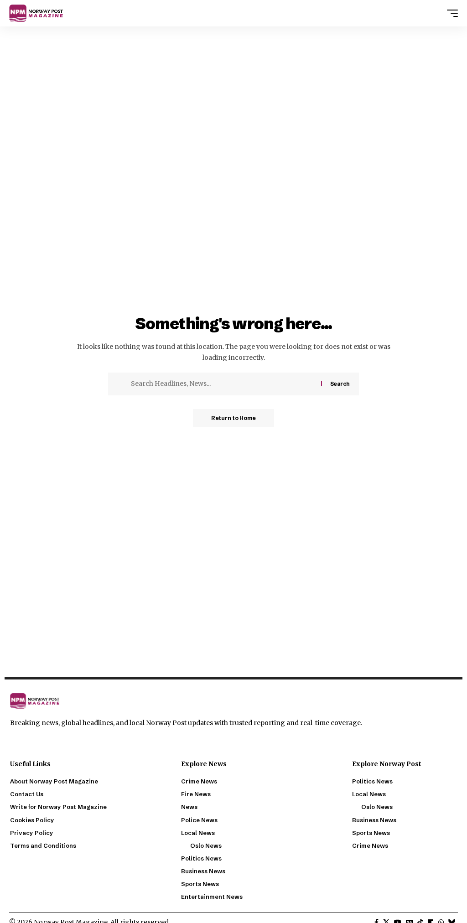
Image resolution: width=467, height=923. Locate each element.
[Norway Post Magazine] (38, 13)
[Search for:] (222, 384)
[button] (450, 13)
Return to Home (233, 418)
